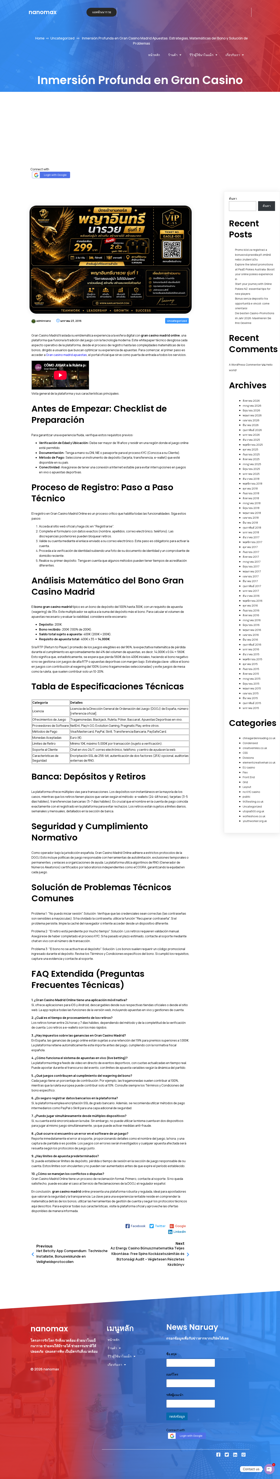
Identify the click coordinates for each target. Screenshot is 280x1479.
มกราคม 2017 (251, 591)
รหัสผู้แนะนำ (174, 1395)
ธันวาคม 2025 (251, 439)
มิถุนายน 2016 (251, 625)
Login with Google (55, 175)
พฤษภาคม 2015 (252, 688)
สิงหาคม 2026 (251, 400)
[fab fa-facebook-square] (218, 1454)
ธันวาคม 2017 (251, 537)
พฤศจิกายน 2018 (252, 483)
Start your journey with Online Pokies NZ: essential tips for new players (253, 288)
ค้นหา (233, 198)
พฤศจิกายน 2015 (252, 659)
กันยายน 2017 (251, 552)
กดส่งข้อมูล (177, 1416)
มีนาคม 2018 (250, 522)
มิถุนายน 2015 (251, 683)
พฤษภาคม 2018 (252, 513)
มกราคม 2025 (251, 474)
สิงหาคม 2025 (251, 459)
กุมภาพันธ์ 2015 (252, 703)
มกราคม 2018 (251, 532)
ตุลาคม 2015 (250, 664)
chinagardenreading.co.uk (259, 738)
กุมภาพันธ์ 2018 (252, 527)
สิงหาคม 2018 (251, 498)
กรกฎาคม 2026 (252, 405)
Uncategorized (62, 38)
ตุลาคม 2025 (250, 449)
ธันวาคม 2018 (251, 479)
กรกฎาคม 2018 (252, 503)
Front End (249, 777)
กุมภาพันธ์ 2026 (252, 430)
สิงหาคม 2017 (251, 556)
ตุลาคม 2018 (250, 488)
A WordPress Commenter (245, 364)
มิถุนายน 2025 (251, 469)
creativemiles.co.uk (255, 748)
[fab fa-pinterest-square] (243, 1454)
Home (40, 38)
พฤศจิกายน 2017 (252, 542)
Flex (245, 772)
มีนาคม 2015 (250, 698)
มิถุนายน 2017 (251, 566)
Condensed (250, 743)
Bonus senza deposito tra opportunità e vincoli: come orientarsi (252, 303)
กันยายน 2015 (251, 669)
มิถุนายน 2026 (251, 410)
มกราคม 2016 (251, 649)
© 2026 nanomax (44, 1369)
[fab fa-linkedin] (235, 1454)
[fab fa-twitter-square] (226, 1454)
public (246, 796)
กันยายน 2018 (251, 493)
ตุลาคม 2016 (250, 605)
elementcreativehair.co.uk (259, 762)
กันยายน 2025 (251, 454)
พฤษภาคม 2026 (252, 415)
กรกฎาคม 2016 (252, 620)
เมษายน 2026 (251, 420)
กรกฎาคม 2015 (252, 678)
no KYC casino (251, 792)
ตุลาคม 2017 (250, 547)
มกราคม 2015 (251, 708)
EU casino (249, 767)
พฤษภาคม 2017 (252, 571)
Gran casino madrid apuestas (66, 355)
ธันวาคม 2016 (251, 596)
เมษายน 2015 (251, 693)
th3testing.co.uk (253, 801)
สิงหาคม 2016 (251, 615)
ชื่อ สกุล (171, 1354)
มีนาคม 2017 (250, 581)
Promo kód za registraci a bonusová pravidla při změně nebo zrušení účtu (253, 254)
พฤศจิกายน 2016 (252, 600)
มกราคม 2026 (251, 435)
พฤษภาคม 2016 (252, 630)
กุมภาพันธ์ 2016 (252, 644)
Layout (247, 787)
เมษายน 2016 (251, 635)
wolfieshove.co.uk (254, 816)
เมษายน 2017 (251, 576)
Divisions (248, 758)
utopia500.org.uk (253, 811)
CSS (245, 753)
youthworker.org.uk (255, 821)
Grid (245, 782)
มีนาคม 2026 (251, 425)
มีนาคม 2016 (250, 639)
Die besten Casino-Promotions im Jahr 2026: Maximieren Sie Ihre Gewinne (254, 318)
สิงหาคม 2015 (251, 673)
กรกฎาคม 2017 (252, 561)
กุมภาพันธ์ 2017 (252, 586)
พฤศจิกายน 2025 (253, 444)
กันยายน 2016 (251, 610)
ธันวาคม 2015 (251, 654)
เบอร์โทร (172, 1374)
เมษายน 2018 (251, 517)
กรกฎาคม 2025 (252, 464)
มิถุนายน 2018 (251, 508)
